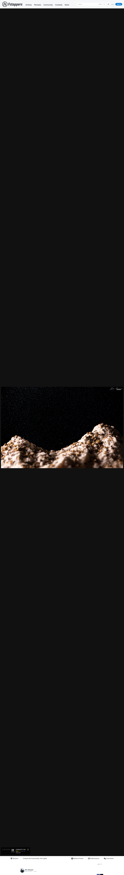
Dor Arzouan (29, 870)
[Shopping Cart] (108, 4)
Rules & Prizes (78, 858)
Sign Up (119, 4)
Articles (29, 4)
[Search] (104, 4)
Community (48, 4)
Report (100, 864)
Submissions (94, 858)
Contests (58, 4)
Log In (112, 4)
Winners (15, 858)
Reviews (37, 4)
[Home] (12, 4)
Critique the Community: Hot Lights (35, 858)
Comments (110, 858)
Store (67, 4)
